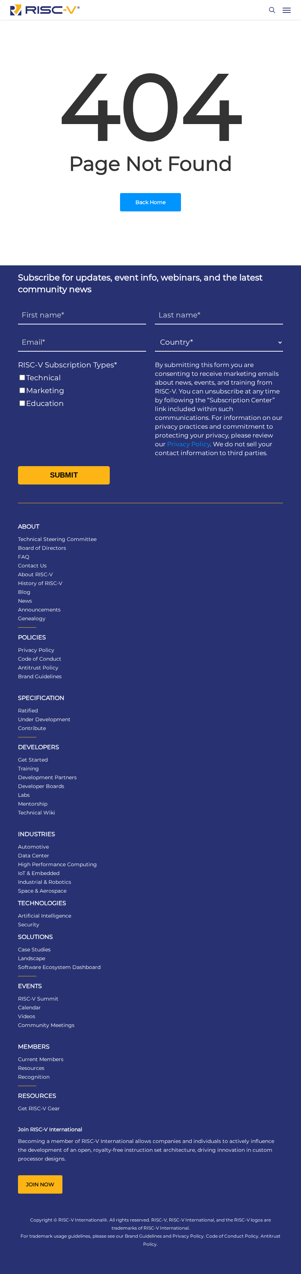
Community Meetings (46, 1025)
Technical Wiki (36, 812)
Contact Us (32, 565)
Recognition (34, 1077)
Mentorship (32, 804)
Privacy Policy (188, 444)
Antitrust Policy (38, 667)
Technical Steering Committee (57, 539)
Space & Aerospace (42, 891)
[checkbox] (82, 391)
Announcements (39, 609)
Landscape (31, 958)
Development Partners (47, 777)
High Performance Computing (57, 864)
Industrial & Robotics (44, 882)
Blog (24, 592)
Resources (31, 1068)
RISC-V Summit (38, 998)
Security (28, 924)
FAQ (23, 556)
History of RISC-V (40, 583)
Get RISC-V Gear (39, 1108)
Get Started (33, 759)
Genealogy (32, 618)
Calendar (29, 1007)
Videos (26, 1016)
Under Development (44, 719)
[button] (287, 10)
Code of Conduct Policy (232, 1236)
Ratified (28, 710)
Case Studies (34, 949)
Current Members (41, 1059)
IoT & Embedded (38, 873)
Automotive (33, 846)
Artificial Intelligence (44, 915)
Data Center (33, 855)
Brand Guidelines (40, 676)
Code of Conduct (39, 659)
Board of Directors (42, 548)
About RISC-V (35, 574)
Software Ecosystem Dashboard (59, 967)
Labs (24, 795)
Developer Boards (41, 786)
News (25, 601)
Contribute (32, 728)
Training (28, 768)
